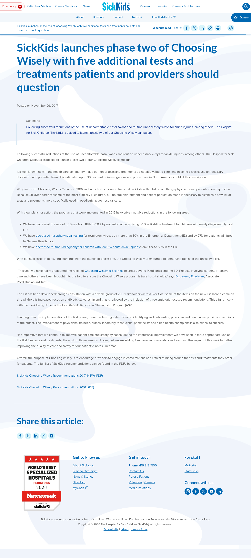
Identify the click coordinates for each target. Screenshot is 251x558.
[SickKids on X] (203, 491)
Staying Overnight (85, 471)
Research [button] (146, 6)
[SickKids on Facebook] (195, 491)
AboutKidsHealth (162, 17)
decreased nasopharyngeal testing (59, 236)
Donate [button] (244, 17)
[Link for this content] (210, 28)
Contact (118, 17)
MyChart (78, 488)
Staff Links (191, 471)
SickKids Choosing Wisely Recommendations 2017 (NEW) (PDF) (60, 376)
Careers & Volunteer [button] (186, 6)
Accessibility (111, 529)
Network (137, 17)
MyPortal (190, 465)
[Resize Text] (230, 28)
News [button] (86, 6)
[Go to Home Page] (116, 6)
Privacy (125, 529)
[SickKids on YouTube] (211, 491)
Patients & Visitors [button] (39, 6)
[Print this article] (218, 28)
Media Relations (140, 488)
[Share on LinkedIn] (202, 28)
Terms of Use (139, 529)
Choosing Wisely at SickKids (104, 271)
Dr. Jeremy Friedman (190, 276)
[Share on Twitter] (194, 28)
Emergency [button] (9, 6)
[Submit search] (246, 6)
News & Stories (83, 477)
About (80, 17)
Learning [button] (162, 6)
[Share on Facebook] (186, 28)
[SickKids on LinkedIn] (219, 491)
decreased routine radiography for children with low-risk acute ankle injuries (88, 247)
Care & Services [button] (66, 6)
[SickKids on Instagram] (188, 491)
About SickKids (83, 465)
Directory (98, 17)
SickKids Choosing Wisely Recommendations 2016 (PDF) (55, 387)
